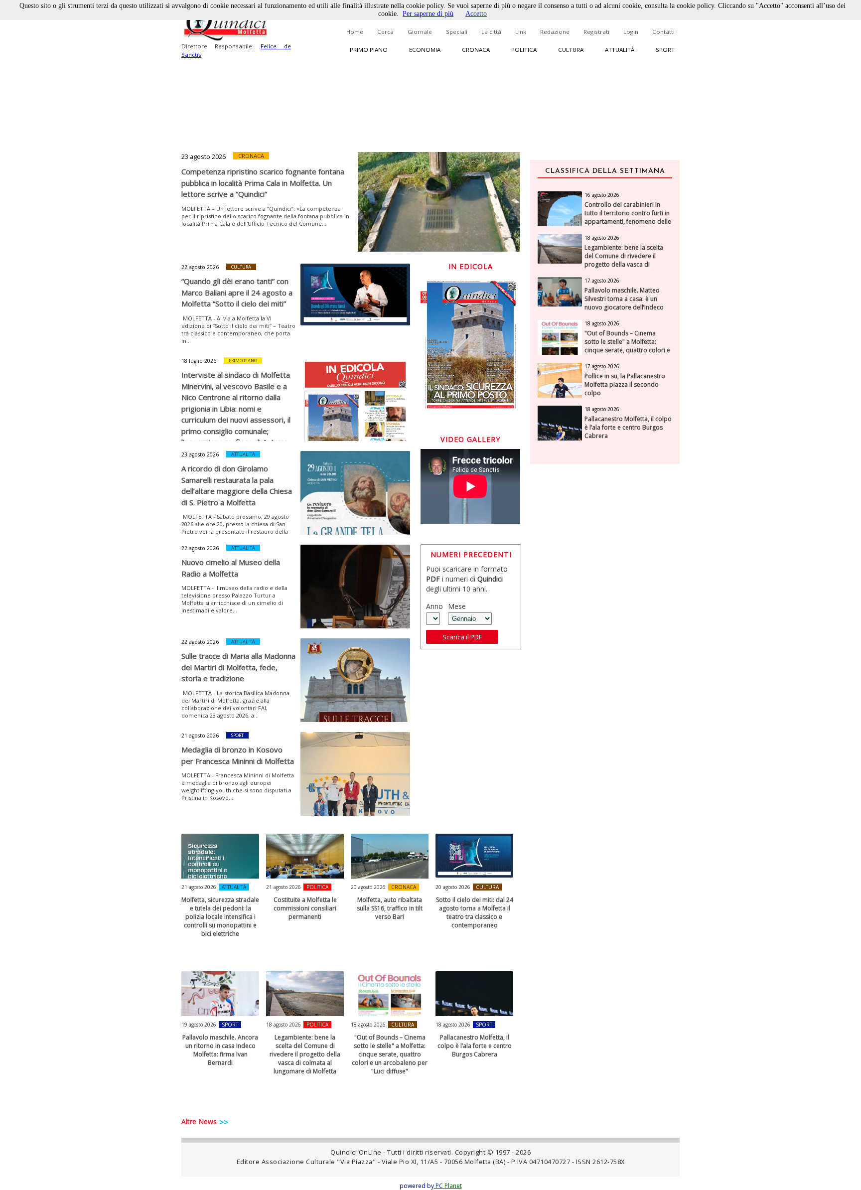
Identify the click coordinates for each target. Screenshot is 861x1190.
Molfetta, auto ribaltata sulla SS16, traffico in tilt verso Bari (390, 908)
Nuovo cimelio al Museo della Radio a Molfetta (230, 568)
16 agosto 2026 (601, 194)
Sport (665, 49)
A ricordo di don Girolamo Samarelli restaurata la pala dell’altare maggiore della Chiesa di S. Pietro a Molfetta (236, 485)
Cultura (570, 49)
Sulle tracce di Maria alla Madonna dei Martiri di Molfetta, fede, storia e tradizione (238, 667)
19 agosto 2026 (198, 1024)
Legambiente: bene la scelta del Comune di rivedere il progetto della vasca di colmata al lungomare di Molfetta (305, 1054)
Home (354, 31)
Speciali (456, 31)
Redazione (555, 31)
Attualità (619, 49)
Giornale (420, 31)
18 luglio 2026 (198, 360)
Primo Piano (243, 360)
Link (520, 31)
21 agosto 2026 (200, 735)
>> (223, 1122)
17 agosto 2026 (601, 280)
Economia (424, 49)
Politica (524, 49)
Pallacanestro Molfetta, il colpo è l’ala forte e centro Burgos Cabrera (474, 1045)
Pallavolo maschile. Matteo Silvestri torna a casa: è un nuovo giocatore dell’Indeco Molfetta (624, 303)
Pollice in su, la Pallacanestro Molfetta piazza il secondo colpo (624, 384)
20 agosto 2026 (368, 887)
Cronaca (476, 49)
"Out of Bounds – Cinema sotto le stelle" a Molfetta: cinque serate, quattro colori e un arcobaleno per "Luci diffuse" (390, 1054)
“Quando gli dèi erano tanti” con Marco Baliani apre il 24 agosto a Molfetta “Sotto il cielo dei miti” (236, 292)
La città (491, 31)
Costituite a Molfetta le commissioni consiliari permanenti (305, 908)
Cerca (385, 31)
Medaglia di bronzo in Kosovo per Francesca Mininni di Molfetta (237, 755)
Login (630, 31)
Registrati (596, 31)
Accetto (476, 13)
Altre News (199, 1121)
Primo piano (369, 49)
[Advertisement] (605, 629)
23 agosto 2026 (203, 156)
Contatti (663, 31)
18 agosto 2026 (283, 1024)
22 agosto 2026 (200, 267)
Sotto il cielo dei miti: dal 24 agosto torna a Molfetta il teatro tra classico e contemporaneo (474, 912)
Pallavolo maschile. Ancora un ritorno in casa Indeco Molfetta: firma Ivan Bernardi (220, 1050)
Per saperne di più (428, 13)
